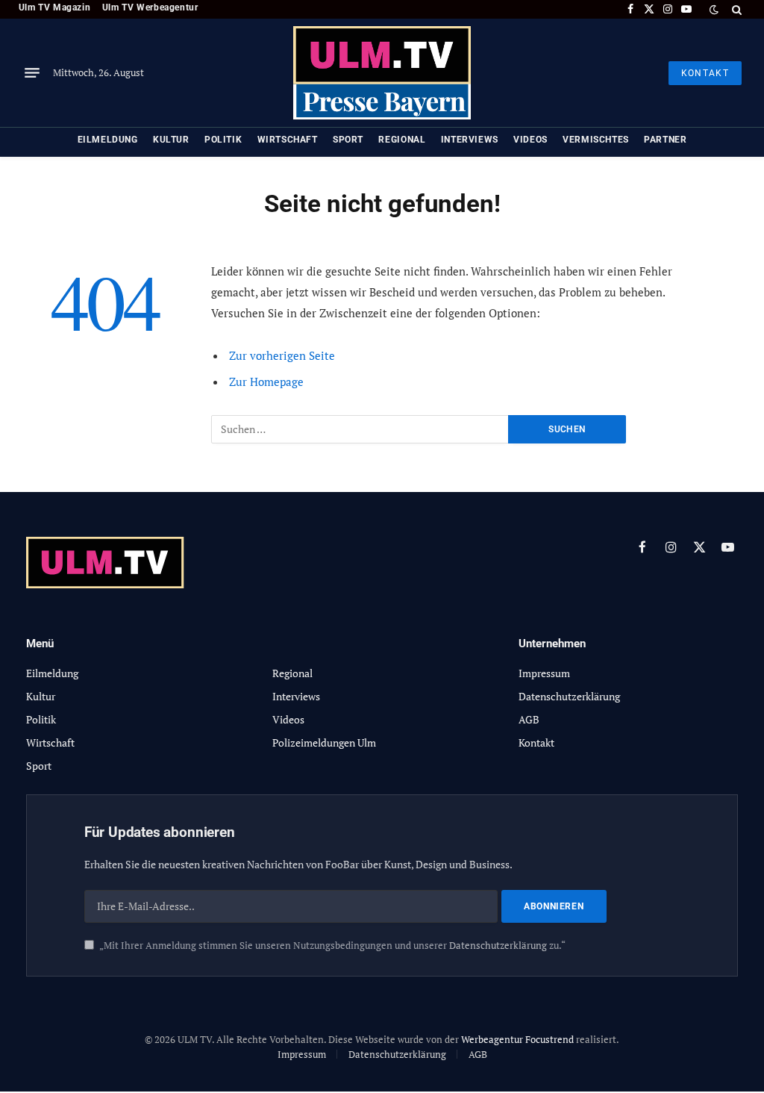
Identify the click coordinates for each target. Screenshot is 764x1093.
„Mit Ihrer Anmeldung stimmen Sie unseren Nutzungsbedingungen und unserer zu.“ (332, 945)
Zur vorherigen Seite (282, 355)
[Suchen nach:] (360, 429)
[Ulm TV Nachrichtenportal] (381, 73)
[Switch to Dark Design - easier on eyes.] (714, 9)
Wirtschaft (287, 139)
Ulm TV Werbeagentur (150, 7)
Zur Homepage (266, 381)
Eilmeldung (108, 139)
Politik (223, 139)
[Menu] (32, 73)
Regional (401, 139)
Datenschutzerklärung (498, 945)
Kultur (171, 139)
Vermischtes (596, 139)
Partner (665, 139)
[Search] (735, 9)
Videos (530, 139)
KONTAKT (705, 73)
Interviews (469, 139)
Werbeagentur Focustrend (517, 1039)
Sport (348, 139)
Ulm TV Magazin (54, 7)
